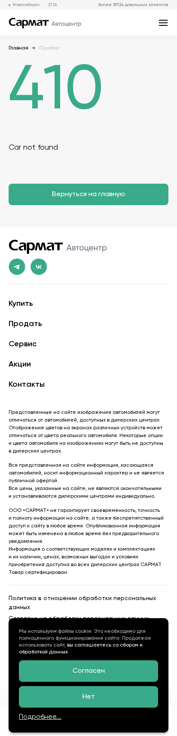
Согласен (89, 671)
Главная (18, 48)
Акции (20, 364)
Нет (88, 696)
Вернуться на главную (88, 194)
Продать (25, 324)
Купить (21, 304)
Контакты (27, 384)
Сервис (23, 344)
